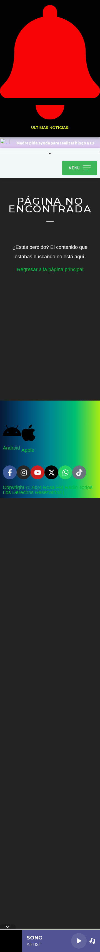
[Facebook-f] (10, 472)
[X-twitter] (51, 472)
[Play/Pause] (79, 941)
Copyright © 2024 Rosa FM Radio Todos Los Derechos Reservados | (47, 490)
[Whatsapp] (65, 472)
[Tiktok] (79, 472)
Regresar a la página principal (50, 269)
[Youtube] (37, 472)
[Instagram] (24, 472)
